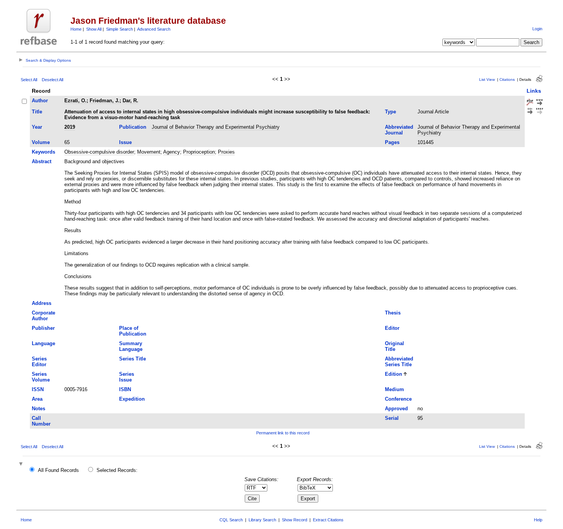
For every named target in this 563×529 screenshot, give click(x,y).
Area (37, 399)
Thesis (393, 313)
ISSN (38, 389)
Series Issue (126, 377)
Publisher (43, 328)
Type (390, 112)
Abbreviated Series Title (399, 361)
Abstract (41, 161)
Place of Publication (132, 331)
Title (37, 112)
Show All (93, 29)
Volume (41, 142)
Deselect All (52, 79)
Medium (394, 389)
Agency (171, 152)
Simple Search (119, 29)
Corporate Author (43, 315)
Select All (29, 79)
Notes (38, 408)
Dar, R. (130, 100)
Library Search (262, 520)
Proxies (226, 152)
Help (538, 520)
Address (41, 303)
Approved (396, 408)
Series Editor (39, 361)
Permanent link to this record (282, 433)
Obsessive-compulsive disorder (99, 152)
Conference (398, 399)
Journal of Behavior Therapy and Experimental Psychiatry (216, 127)
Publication (132, 127)
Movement (148, 152)
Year (37, 127)
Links (534, 91)
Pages (392, 142)
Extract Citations (328, 520)
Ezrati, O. (75, 100)
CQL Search (231, 520)
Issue (125, 142)
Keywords (43, 152)
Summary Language (130, 346)
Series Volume (41, 377)
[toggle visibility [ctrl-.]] (22, 464)
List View (487, 79)
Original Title (394, 346)
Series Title (132, 359)
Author (40, 100)
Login (537, 28)
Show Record (294, 520)
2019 (69, 127)
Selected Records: (117, 470)
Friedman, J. (104, 100)
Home (76, 29)
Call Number (41, 421)
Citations (507, 79)
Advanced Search (153, 29)
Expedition (132, 399)
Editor (392, 328)
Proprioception (199, 152)
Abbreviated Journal (399, 130)
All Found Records (58, 470)
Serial (392, 418)
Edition (393, 374)
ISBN (125, 389)
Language (43, 343)
